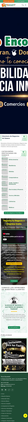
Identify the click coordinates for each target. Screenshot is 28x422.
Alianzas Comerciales (7, 418)
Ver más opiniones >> (14, 327)
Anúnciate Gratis (9, 1)
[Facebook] (2, 390)
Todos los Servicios (6, 413)
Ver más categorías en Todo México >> (14, 213)
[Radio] (12, 390)
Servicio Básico (5, 401)
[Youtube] (5, 390)
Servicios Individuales (7, 408)
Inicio (3, 393)
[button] (1, 70)
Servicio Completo (6, 403)
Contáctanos (14, 281)
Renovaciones (5, 415)
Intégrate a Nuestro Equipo (8, 420)
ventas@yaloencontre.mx (9, 384)
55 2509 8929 (9, 386)
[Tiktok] (9, 390)
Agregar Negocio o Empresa (14, 263)
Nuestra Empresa (6, 396)
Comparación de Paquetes (8, 406)
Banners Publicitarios (7, 411)
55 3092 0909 (6, 382)
